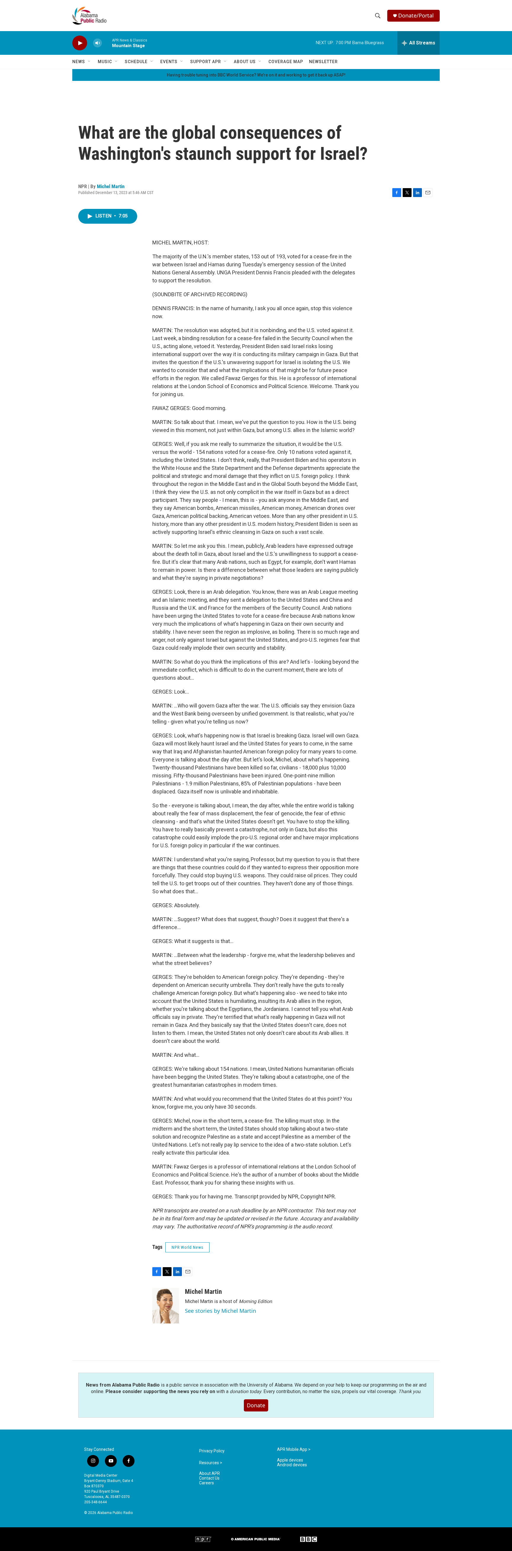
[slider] (107, 43)
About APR (209, 1473)
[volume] (97, 43)
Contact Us (209, 1478)
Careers (206, 1483)
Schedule (136, 61)
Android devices (292, 1465)
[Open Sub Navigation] (89, 61)
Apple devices (290, 1460)
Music (105, 61)
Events (168, 61)
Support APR (205, 61)
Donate (256, 1405)
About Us (245, 61)
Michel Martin (110, 186)
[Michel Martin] (165, 1305)
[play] (79, 43)
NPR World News (187, 1247)
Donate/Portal (416, 15)
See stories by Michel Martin (220, 1310)
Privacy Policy (212, 1451)
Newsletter (323, 61)
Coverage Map (285, 61)
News (78, 61)
